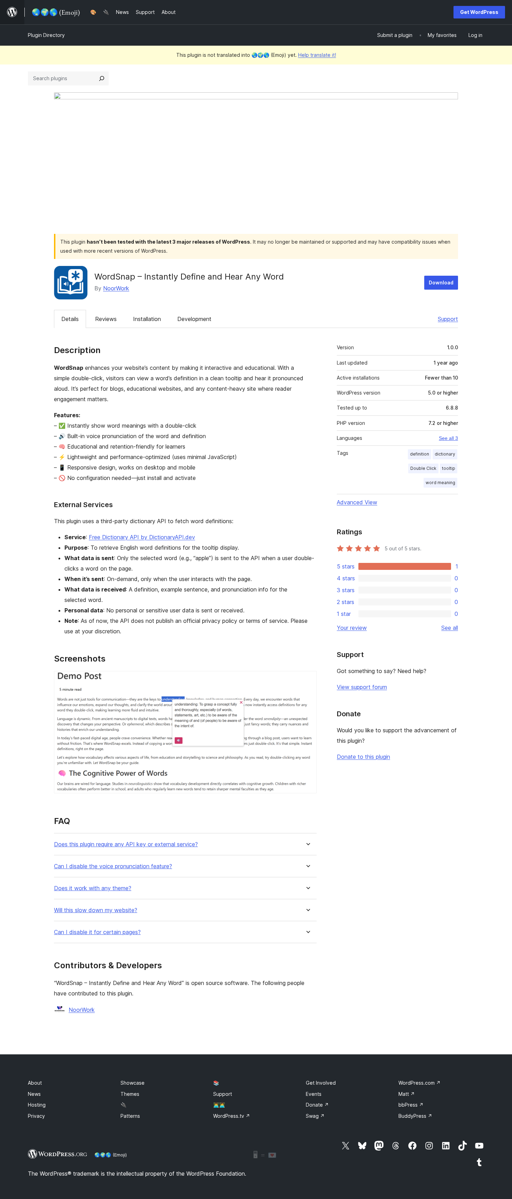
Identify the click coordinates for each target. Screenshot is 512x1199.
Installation (147, 318)
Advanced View (357, 502)
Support (448, 318)
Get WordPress (479, 12)
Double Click (423, 468)
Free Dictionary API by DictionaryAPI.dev (142, 537)
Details (70, 318)
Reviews (106, 318)
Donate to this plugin (363, 756)
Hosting (37, 1105)
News (34, 1094)
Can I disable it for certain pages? (97, 932)
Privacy (36, 1116)
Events (313, 1094)
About (35, 1083)
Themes (130, 1094)
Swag (315, 1116)
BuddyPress (415, 1116)
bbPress (411, 1105)
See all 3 (448, 438)
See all (449, 627)
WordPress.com (419, 1083)
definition (419, 454)
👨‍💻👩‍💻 (219, 1105)
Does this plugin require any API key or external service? (126, 844)
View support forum (362, 686)
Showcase (133, 1083)
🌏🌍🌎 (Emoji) (110, 1155)
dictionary (445, 454)
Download (441, 282)
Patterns (130, 1116)
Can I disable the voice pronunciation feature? (113, 866)
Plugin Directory (46, 35)
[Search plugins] (102, 78)
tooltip (448, 468)
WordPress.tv (231, 1116)
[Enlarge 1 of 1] (307, 680)
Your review (352, 627)
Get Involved (321, 1083)
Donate (317, 1105)
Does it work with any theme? (92, 888)
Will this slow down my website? (95, 910)
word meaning (440, 482)
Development (194, 318)
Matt (406, 1094)
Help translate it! (317, 55)
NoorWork (116, 288)
